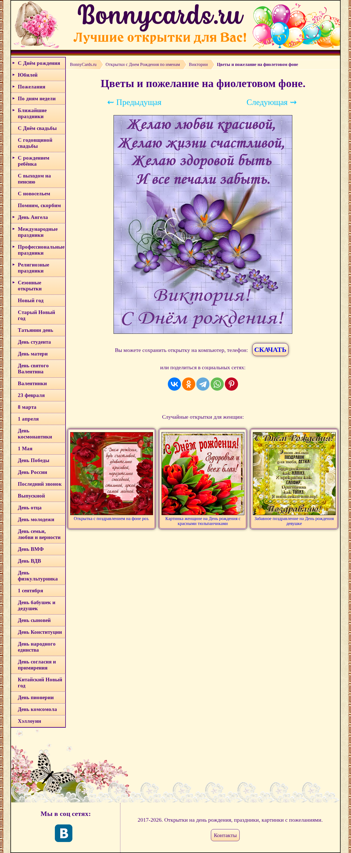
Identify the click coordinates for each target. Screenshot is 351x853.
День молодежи (36, 519)
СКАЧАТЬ (270, 349)
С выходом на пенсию (34, 179)
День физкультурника (38, 576)
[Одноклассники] (188, 384)
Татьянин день (35, 330)
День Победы (33, 460)
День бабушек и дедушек (36, 605)
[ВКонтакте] (174, 384)
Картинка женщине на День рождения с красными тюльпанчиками (202, 521)
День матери (33, 354)
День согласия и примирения (37, 665)
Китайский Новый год (40, 682)
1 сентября (30, 590)
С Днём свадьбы (37, 128)
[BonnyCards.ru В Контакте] (63, 833)
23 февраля (31, 395)
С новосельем (34, 193)
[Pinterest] (231, 384)
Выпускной (31, 496)
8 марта (27, 407)
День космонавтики (35, 434)
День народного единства (37, 647)
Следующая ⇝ (272, 102)
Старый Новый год (36, 315)
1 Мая (25, 448)
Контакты (225, 835)
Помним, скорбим (39, 205)
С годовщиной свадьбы (35, 143)
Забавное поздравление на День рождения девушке (294, 521)
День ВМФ (31, 549)
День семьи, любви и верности (39, 534)
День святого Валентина (33, 368)
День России (32, 472)
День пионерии (36, 697)
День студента (34, 342)
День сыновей (34, 620)
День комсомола (37, 709)
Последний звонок (40, 484)
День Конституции (40, 632)
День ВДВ (29, 561)
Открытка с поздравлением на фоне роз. (111, 518)
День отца (30, 507)
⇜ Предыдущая (134, 102)
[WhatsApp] (217, 384)
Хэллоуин (29, 721)
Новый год (31, 300)
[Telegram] (203, 384)
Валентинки (32, 383)
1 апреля (28, 419)
